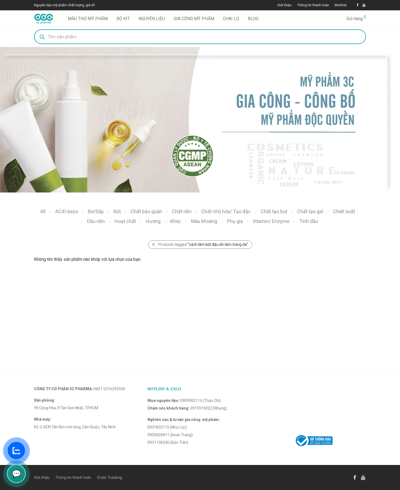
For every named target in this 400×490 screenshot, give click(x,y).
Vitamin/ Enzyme (271, 221)
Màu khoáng (204, 221)
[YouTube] (364, 5)
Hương (153, 221)
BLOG (253, 18)
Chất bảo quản (146, 211)
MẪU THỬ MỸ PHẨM (88, 18)
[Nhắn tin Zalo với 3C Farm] (16, 450)
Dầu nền (96, 221)
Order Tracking (109, 477)
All (42, 211)
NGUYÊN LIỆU (152, 18)
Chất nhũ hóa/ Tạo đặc (226, 211)
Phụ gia (235, 221)
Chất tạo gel (310, 211)
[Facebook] (357, 5)
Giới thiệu (284, 5)
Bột (117, 211)
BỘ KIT (123, 18)
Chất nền (182, 211)
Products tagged (203, 244)
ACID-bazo (66, 211)
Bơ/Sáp (96, 211)
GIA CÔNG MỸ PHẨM (194, 18)
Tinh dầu (308, 221)
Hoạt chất (125, 221)
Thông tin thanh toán (313, 5)
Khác (175, 221)
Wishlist (340, 5)
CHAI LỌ (231, 18)
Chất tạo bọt (274, 211)
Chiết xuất (344, 211)
